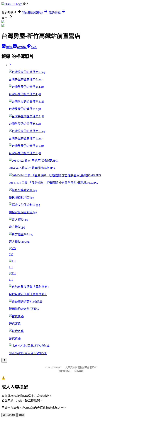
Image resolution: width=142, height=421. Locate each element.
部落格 (22, 47)
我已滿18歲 (9, 415)
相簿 (9, 47)
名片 (34, 47)
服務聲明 (79, 371)
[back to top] (4, 360)
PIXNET (58, 367)
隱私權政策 (64, 371)
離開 (21, 415)
